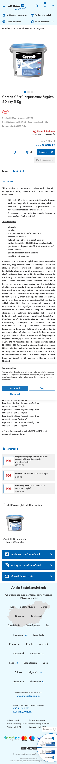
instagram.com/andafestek (26, 565)
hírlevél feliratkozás (22, 576)
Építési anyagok (13, 21)
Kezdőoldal (7, 28)
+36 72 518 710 (21, 708)
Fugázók (40, 28)
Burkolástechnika (24, 28)
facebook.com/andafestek (25, 554)
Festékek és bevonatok (16, 15)
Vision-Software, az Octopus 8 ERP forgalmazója (28, 761)
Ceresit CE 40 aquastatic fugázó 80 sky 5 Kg (14, 540)
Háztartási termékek (44, 21)
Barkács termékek (43, 15)
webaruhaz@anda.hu (28, 695)
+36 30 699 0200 (22, 711)
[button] (25, 92)
